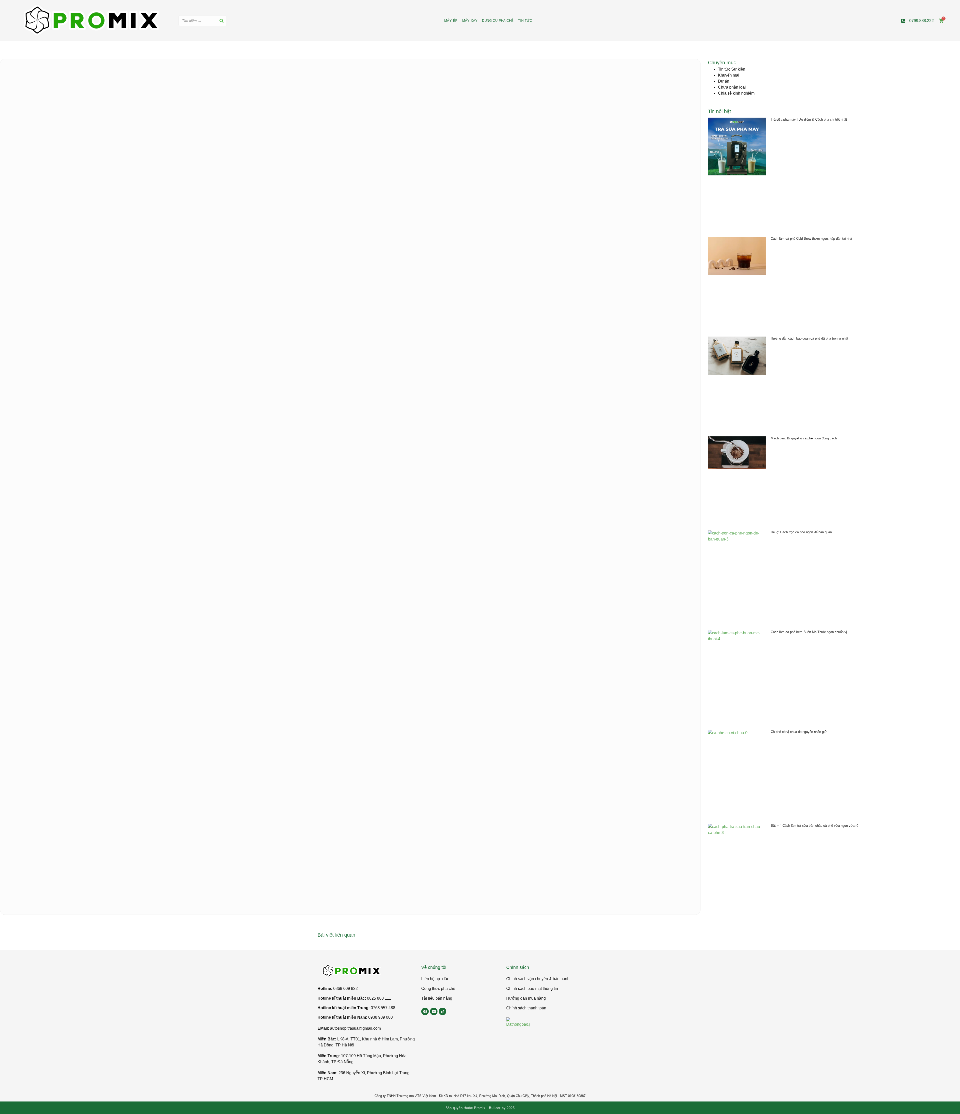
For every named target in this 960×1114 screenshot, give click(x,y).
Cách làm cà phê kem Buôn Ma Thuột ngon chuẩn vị (809, 632)
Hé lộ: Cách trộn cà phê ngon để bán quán (801, 532)
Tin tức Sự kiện (731, 69)
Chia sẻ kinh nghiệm (736, 93)
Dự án (723, 81)
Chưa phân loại (732, 87)
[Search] (221, 21)
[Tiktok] (442, 1011)
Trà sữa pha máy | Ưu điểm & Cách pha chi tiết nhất (809, 119)
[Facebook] (425, 1011)
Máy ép (451, 21)
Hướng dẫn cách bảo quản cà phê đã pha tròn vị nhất (809, 338)
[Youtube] (434, 1011)
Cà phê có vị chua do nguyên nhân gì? (798, 732)
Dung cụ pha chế (498, 21)
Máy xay (470, 21)
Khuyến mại (728, 75)
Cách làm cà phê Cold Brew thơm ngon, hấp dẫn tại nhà (811, 238)
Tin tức (525, 21)
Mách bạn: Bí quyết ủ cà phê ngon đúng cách (804, 438)
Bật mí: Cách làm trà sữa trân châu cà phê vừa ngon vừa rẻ (814, 825)
